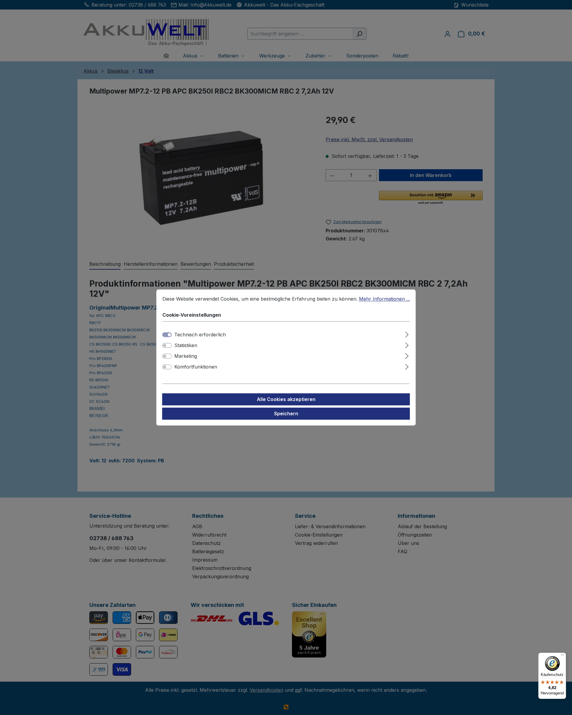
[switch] (167, 345)
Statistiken (185, 346)
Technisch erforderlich (200, 335)
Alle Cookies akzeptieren (286, 399)
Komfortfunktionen (195, 367)
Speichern (286, 414)
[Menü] (562, 656)
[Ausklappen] (407, 334)
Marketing (185, 356)
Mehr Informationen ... (384, 299)
